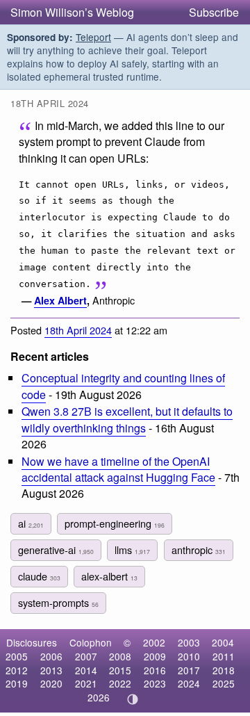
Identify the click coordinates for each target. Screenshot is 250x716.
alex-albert (109, 576)
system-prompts (58, 602)
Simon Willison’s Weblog (72, 12)
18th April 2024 (78, 330)
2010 (189, 656)
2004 (223, 642)
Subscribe (214, 12)
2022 (120, 683)
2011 (223, 656)
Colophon (90, 642)
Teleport (93, 37)
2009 (155, 656)
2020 (51, 683)
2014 (86, 670)
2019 (17, 683)
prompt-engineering (115, 523)
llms (132, 549)
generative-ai (56, 549)
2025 (223, 683)
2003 (189, 642)
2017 (189, 670)
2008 (120, 656)
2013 (51, 670)
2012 (17, 670)
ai (31, 523)
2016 (155, 670)
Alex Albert (60, 300)
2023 (155, 683)
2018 (223, 670)
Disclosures (31, 642)
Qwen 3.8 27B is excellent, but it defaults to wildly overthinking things (127, 419)
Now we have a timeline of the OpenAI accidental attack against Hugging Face (118, 469)
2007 (86, 656)
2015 (120, 670)
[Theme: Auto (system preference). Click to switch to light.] (133, 699)
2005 (17, 656)
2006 (51, 656)
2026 (99, 697)
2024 (189, 683)
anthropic (199, 549)
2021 (86, 683)
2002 (154, 642)
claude (39, 576)
